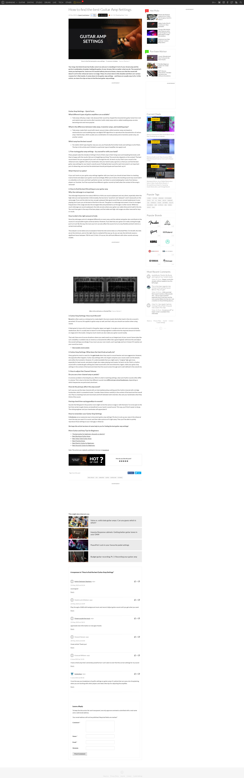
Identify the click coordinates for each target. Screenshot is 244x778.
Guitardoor (78, 674)
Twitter (231, 2)
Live (54, 2)
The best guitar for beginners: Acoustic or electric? (88, 434)
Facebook (227, 2)
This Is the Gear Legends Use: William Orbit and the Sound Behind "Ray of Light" (161, 288)
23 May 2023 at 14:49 (78, 604)
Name (75, 736)
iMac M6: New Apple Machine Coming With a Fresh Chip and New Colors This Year (162, 306)
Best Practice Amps (78, 441)
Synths (30, 2)
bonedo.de (106, 450)
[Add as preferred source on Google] (103, 15)
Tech (61, 2)
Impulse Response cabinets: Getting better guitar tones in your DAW (114, 533)
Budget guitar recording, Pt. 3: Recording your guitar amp (114, 557)
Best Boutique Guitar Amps (81, 436)
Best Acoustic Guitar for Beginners (83, 445)
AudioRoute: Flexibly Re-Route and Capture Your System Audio (162, 276)
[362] (168, 241)
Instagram (224, 2)
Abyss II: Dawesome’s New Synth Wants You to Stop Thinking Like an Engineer (160, 128)
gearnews (10, 2)
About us (149, 321)
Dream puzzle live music (82, 618)
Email (75, 742)
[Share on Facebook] (131, 473)
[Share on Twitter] (138, 473)
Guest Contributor (83, 15)
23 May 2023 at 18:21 (78, 622)
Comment (76, 722)
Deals (79, 2)
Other (68, 2)
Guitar (22, 2)
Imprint (165, 321)
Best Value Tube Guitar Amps (82, 438)
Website (75, 748)
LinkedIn (219, 2)
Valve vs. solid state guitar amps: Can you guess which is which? (113, 521)
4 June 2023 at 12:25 (77, 659)
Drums (48, 2)
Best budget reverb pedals (80, 347)
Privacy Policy (157, 321)
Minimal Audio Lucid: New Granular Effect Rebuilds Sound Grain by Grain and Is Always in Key (160, 151)
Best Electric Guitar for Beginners (83, 443)
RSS (236, 2)
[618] (167, 222)
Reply (72, 592)
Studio (39, 2)
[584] (153, 232)
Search (241, 2)
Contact (171, 321)
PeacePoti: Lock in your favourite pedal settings (110, 545)
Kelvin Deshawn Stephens (83, 581)
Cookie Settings (161, 322)
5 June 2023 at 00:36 (77, 678)
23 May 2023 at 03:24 (78, 585)
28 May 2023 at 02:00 (78, 641)
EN (213, 2)
